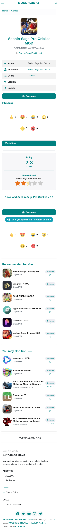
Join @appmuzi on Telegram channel (31, 214)
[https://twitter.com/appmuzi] (23, 502)
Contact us (10, 469)
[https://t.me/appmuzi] (40, 502)
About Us (9, 465)
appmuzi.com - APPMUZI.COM (18, 508)
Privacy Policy (11, 481)
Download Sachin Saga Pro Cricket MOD (29, 191)
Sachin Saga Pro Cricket (30, 53)
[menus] (2, 3)
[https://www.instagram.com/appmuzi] (34, 502)
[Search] (56, 2)
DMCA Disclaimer (13, 493)
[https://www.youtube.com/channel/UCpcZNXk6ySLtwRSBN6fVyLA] (29, 502)
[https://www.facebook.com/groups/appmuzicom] (18, 502)
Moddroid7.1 (28, 2)
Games (31, 75)
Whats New (10, 137)
